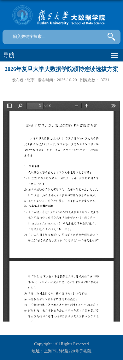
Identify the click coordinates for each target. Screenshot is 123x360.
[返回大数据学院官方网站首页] (61, 15)
